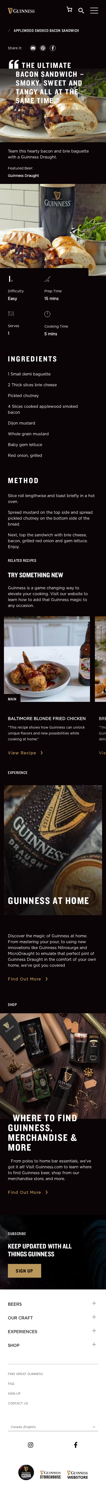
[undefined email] (33, 48)
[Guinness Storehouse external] (50, 1474)
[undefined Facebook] (53, 48)
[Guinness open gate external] (26, 1472)
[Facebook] (76, 1445)
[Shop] (69, 10)
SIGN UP (24, 1271)
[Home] (21, 11)
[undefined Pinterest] (43, 48)
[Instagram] (31, 1445)
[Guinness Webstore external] (77, 1474)
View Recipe (22, 752)
